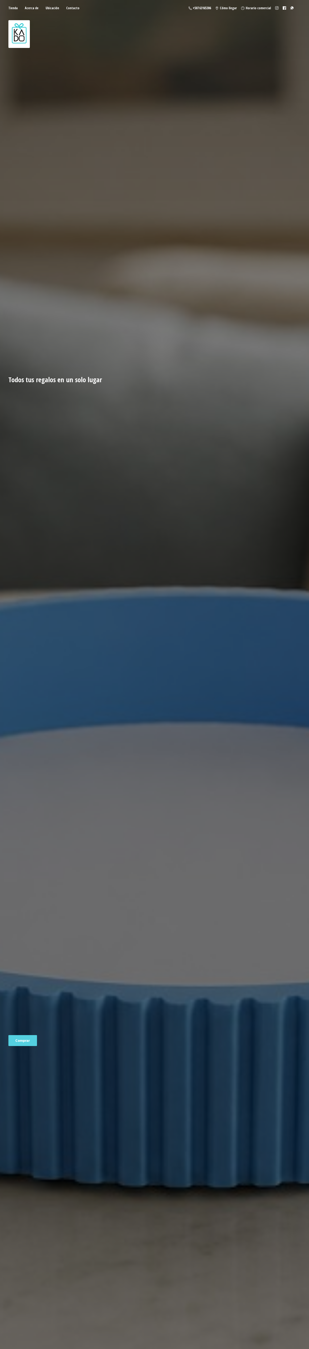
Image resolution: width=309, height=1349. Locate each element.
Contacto (72, 8)
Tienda (13, 8)
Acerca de (31, 8)
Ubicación (52, 8)
